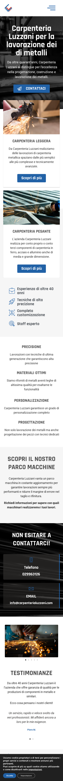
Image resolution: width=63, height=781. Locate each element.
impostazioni (35, 769)
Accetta (9, 775)
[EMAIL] (31, 588)
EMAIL (31, 596)
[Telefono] (31, 559)
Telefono (31, 567)
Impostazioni (26, 775)
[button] (8, 641)
